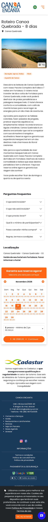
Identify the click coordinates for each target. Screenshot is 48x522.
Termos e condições (24, 455)
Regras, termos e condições (19, 236)
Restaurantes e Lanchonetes (17, 421)
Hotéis (8, 419)
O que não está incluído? (18, 208)
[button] (31, 7)
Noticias (8, 424)
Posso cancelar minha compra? (21, 229)
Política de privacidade (24, 460)
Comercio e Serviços (14, 416)
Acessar (8, 431)
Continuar (26, 339)
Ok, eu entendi (24, 516)
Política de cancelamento (24, 457)
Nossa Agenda (11, 429)
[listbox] (24, 328)
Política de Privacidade (23, 508)
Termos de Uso (24, 511)
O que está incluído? (16, 201)
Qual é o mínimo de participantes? (23, 222)
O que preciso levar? (16, 215)
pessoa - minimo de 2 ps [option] (17, 328)
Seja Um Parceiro (12, 426)
